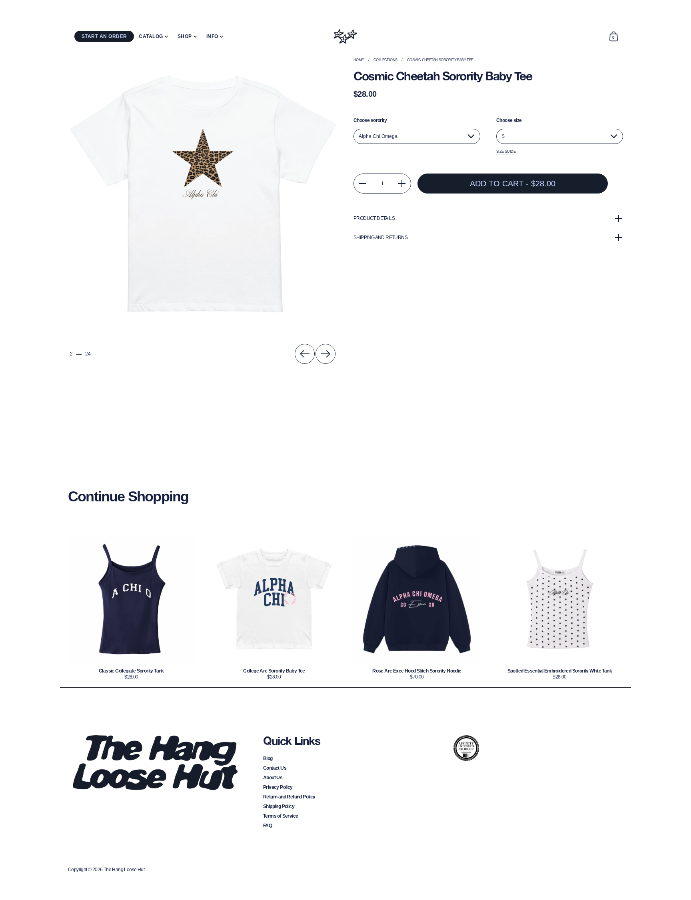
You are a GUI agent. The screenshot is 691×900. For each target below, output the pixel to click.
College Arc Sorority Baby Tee (274, 607)
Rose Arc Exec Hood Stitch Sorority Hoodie (417, 607)
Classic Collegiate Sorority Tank (131, 607)
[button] (613, 36)
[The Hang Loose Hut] (345, 36)
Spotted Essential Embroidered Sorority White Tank (559, 607)
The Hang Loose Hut (124, 869)
